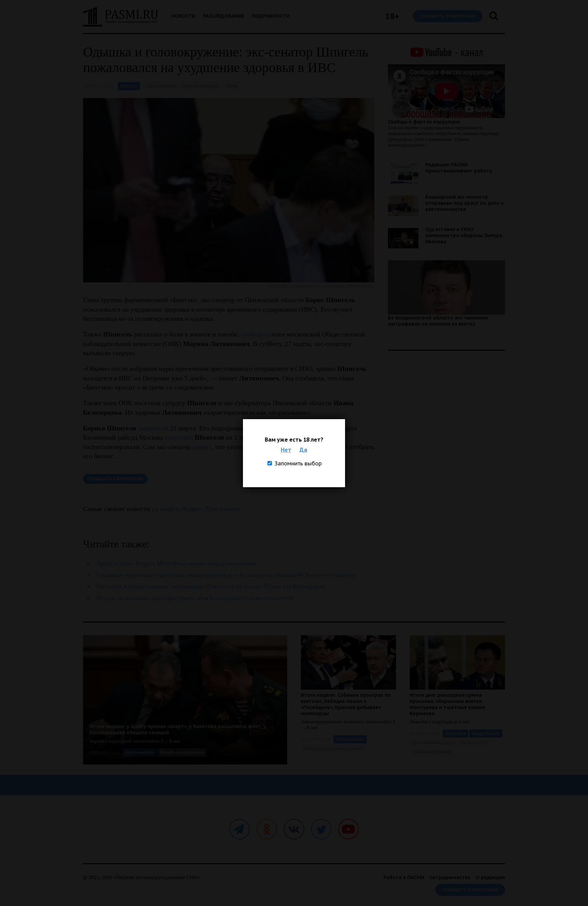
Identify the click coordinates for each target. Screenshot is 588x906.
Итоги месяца (350, 739)
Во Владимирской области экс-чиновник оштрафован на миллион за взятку (438, 321)
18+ (392, 16)
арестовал (178, 437)
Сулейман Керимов (432, 751)
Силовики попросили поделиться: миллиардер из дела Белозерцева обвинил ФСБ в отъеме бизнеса (226, 575)
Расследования (223, 16)
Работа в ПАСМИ (403, 877)
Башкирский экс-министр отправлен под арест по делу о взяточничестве (464, 203)
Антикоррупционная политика (334, 748)
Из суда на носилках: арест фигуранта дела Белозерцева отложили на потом (195, 598)
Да (303, 449)
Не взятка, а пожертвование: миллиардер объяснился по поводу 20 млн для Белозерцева (211, 586)
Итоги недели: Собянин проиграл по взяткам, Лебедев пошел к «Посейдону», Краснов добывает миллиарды (346, 704)
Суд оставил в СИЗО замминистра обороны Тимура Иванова (463, 235)
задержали (153, 428)
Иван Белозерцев (200, 85)
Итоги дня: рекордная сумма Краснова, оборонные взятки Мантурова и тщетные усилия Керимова (447, 704)
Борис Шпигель (160, 85)
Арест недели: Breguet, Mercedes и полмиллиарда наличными (177, 563)
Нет (286, 449)
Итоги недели (139, 752)
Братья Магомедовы (433, 742)
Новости (183, 16)
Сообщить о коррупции (448, 16)
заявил (202, 446)
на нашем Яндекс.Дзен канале (196, 508)
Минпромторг (474, 742)
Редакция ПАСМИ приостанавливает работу (458, 168)
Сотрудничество (450, 877)
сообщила (255, 334)
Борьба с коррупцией (182, 752)
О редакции (490, 877)
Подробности (271, 16)
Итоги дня (455, 733)
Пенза (232, 85)
